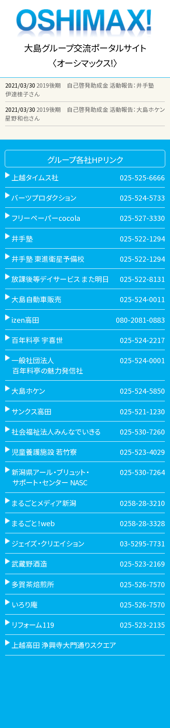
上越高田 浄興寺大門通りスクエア (63, 645)
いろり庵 (24, 604)
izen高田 (25, 319)
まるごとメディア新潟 (43, 503)
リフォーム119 (32, 624)
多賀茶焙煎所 (32, 584)
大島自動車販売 (36, 299)
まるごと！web (33, 523)
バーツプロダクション (43, 197)
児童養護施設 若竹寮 (44, 451)
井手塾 (22, 238)
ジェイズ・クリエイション (47, 543)
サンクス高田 (31, 411)
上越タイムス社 (35, 177)
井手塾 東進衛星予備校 (47, 258)
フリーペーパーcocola (45, 218)
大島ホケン (28, 390)
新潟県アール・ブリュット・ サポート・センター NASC (47, 477)
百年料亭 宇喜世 (37, 340)
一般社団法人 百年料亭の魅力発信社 (44, 365)
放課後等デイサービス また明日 (60, 279)
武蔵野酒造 (29, 563)
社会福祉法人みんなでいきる (56, 431)
